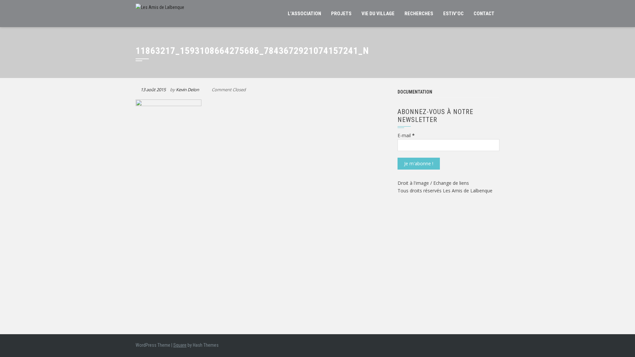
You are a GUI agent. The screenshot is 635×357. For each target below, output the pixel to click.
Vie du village (378, 14)
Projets (341, 14)
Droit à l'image (414, 183)
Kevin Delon (187, 90)
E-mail (406, 135)
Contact (484, 14)
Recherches (418, 14)
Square (180, 345)
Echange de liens (451, 183)
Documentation (415, 92)
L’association (304, 14)
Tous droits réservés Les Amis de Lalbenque (445, 190)
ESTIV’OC (453, 14)
